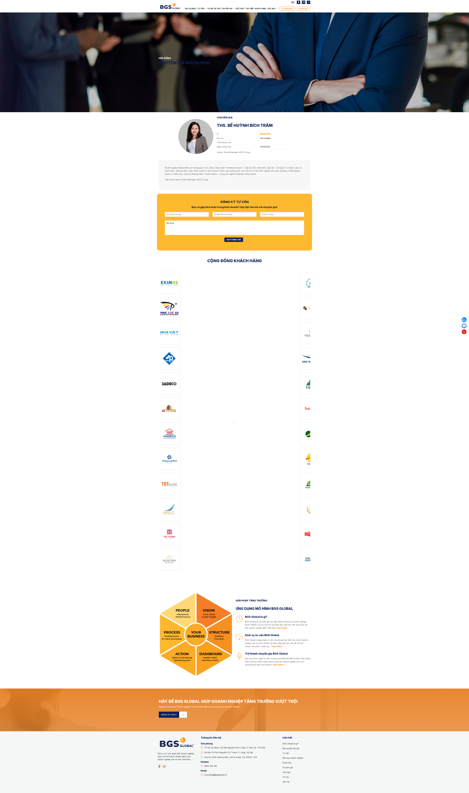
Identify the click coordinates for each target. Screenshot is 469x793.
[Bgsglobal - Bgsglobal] (170, 8)
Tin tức (285, 777)
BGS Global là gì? (290, 743)
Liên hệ (285, 782)
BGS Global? (190, 8)
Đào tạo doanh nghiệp (292, 758)
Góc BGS (271, 8)
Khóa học (287, 762)
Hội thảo (240, 8)
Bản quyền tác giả (290, 748)
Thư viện (249, 8)
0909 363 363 (210, 766)
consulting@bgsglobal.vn (215, 775)
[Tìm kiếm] (308, 2)
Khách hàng (260, 8)
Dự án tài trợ (214, 8)
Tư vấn (201, 8)
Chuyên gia (227, 8)
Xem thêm (282, 628)
